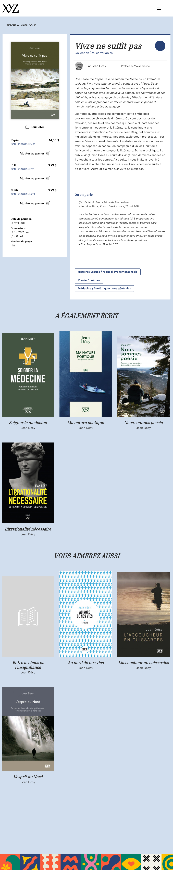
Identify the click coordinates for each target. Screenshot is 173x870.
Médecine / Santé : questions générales (104, 288)
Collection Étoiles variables (94, 53)
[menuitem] (160, 46)
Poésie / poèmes (89, 280)
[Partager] (160, 46)
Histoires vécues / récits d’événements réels (107, 271)
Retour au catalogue (21, 25)
